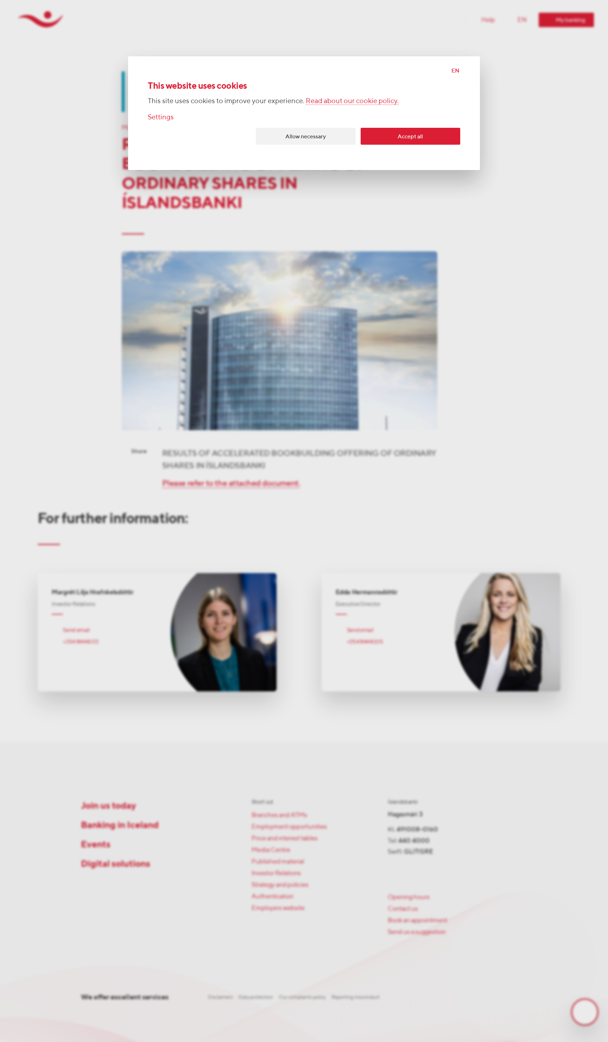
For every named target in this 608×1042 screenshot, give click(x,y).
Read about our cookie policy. (352, 100)
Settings (161, 117)
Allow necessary (305, 136)
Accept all (410, 136)
